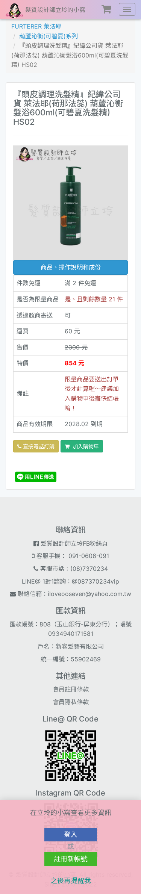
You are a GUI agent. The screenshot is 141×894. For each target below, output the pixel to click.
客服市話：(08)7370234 (73, 568)
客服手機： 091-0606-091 (72, 556)
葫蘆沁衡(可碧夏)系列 (48, 36)
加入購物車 (84, 446)
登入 (70, 834)
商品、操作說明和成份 (71, 267)
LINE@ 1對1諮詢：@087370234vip (70, 581)
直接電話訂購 (38, 446)
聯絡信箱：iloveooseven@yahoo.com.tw (73, 594)
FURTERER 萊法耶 (36, 26)
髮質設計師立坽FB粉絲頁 (73, 543)
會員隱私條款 (71, 702)
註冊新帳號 (71, 859)
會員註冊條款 (71, 689)
